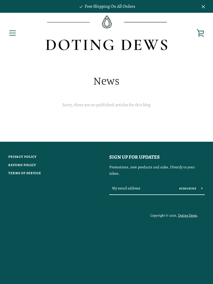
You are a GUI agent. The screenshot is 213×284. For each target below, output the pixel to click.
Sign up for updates (134, 157)
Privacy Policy (22, 156)
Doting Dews (187, 215)
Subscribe (188, 188)
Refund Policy (22, 165)
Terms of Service (24, 173)
